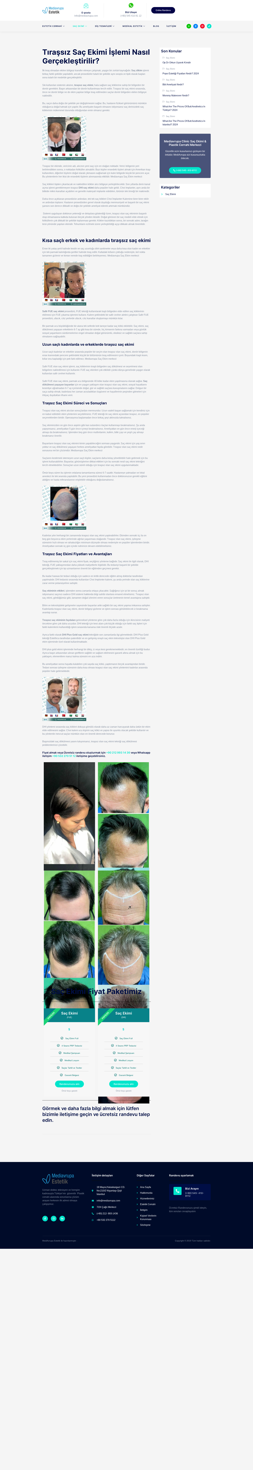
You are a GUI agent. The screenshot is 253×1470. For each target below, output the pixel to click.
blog (156, 26)
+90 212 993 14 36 (118, 752)
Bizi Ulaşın (131, 12)
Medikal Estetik (132, 26)
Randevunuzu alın (69, 1084)
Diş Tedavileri (103, 26)
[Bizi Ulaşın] (131, 5)
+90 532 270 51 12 (64, 756)
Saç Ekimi (78, 26)
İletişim (171, 26)
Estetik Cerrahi (52, 26)
